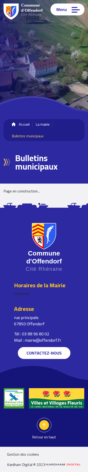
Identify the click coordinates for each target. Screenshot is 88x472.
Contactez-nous (44, 353)
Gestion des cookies (23, 454)
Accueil (24, 124)
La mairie (43, 124)
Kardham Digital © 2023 (26, 464)
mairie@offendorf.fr (43, 340)
